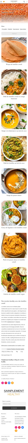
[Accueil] (14, 2)
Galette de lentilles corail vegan (14, 294)
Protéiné (10, 29)
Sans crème (23, 29)
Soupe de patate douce (14, 195)
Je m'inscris (14, 408)
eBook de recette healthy (6, 421)
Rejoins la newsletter (6, 401)
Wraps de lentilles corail (14, 64)
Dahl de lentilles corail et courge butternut (14, 97)
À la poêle (4, 29)
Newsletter (3, 423)
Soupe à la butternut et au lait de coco (14, 131)
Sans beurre (16, 29)
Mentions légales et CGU (5, 436)
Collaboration (3, 418)
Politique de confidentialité (18, 436)
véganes (18, 321)
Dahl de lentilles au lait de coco (14, 163)
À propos (3, 416)
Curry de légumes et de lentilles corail (14, 227)
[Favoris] (4, 1)
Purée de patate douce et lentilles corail (14, 261)
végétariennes (10, 321)
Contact (2, 420)
